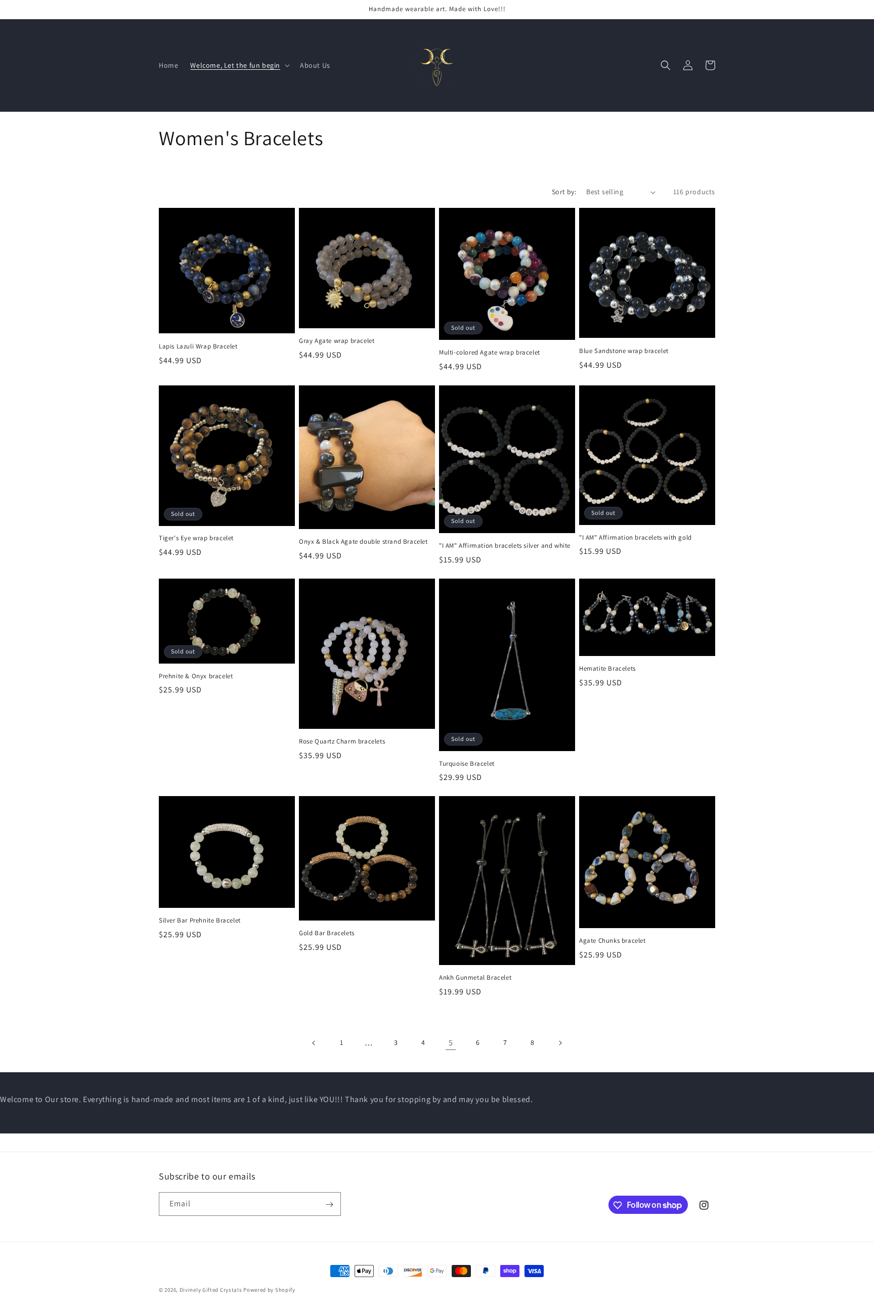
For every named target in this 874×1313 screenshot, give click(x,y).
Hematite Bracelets (607, 669)
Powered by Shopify (269, 1289)
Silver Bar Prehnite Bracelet (200, 920)
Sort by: (564, 191)
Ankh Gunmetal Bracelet (475, 978)
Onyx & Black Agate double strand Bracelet (363, 542)
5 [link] (451, 1042)
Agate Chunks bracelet (612, 941)
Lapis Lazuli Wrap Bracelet (198, 346)
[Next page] (560, 1043)
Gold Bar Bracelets (327, 933)
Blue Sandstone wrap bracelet (624, 351)
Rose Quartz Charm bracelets (342, 741)
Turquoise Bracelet (467, 764)
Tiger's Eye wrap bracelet (196, 538)
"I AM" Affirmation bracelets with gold (635, 538)
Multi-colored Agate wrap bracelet (489, 352)
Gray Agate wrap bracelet (336, 341)
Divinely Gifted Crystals (211, 1289)
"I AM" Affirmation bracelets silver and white (505, 546)
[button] (239, 65)
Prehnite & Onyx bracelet (196, 676)
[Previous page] (314, 1043)
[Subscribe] (329, 1204)
